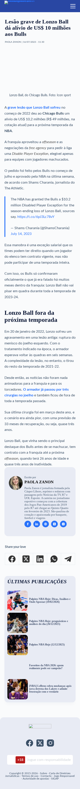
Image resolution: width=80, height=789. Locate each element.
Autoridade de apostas (36, 778)
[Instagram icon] (63, 524)
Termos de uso (30, 776)
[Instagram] (50, 743)
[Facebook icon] (27, 524)
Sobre (43, 773)
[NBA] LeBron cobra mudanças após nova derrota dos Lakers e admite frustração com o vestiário (50, 689)
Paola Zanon (39, 482)
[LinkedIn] (40, 559)
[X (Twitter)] (26, 559)
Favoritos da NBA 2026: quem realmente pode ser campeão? (46, 667)
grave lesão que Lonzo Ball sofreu (34, 107)
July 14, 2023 (21, 234)
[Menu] (73, 6)
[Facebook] (12, 559)
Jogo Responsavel (64, 776)
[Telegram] (68, 559)
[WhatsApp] (54, 559)
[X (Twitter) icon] (54, 524)
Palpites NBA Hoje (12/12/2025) (47, 644)
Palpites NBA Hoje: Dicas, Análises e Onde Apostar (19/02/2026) (49, 600)
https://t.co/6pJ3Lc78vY (35, 217)
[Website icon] (45, 524)
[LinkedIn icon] (36, 524)
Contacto (46, 776)
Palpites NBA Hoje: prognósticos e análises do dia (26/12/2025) (48, 623)
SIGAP (55, 778)
